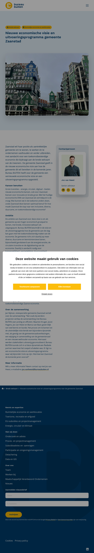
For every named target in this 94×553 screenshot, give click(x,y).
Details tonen (47, 294)
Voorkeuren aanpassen (29, 287)
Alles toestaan (64, 287)
